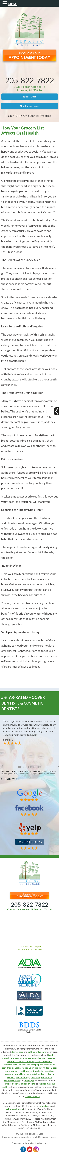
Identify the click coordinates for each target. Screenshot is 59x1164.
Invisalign (29, 1080)
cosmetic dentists (19, 1093)
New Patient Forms (29, 106)
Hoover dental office (47, 1086)
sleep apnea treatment (43, 1064)
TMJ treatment (43, 1061)
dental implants (38, 1074)
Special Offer (29, 96)
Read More (12, 779)
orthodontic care (37, 1051)
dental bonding (45, 1071)
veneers (9, 1074)
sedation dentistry (35, 1067)
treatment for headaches (17, 1064)
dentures (35, 1077)
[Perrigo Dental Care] (29, 45)
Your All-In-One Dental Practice (29, 115)
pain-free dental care (13, 1067)
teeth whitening (28, 1071)
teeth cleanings (23, 1058)
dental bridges (21, 1074)
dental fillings (23, 1077)
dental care (17, 1051)
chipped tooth (28, 1083)
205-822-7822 (29, 80)
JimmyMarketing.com (36, 1143)
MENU (12, 4)
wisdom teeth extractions (20, 1061)
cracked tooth (12, 1083)
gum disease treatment (44, 1058)
